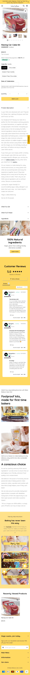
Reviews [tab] (5, 283)
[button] (22, 317)
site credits (19, 668)
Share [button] (12, 315)
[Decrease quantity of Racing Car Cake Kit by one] (10, 94)
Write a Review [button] (15, 279)
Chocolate (12, 68)
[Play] (15, 414)
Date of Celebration (7, 81)
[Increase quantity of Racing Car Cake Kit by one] (27, 94)
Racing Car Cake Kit (7, 618)
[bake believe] (15, 6)
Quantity (4, 94)
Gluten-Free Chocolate (9, 76)
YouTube (8, 527)
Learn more (15, 251)
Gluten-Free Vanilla (8, 72)
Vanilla (4, 68)
